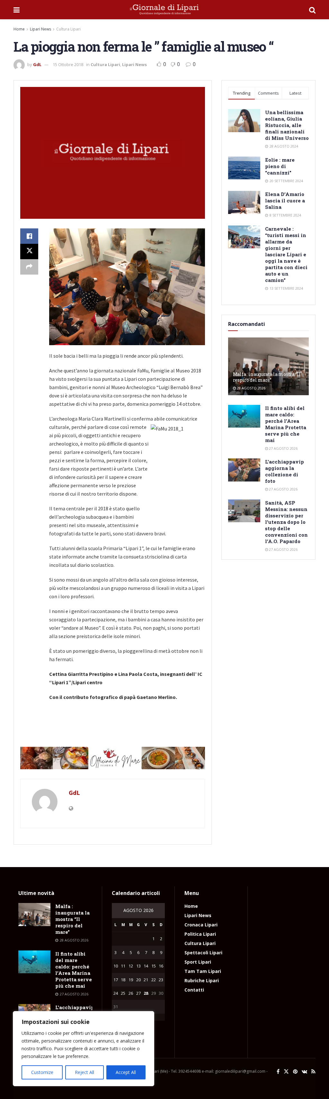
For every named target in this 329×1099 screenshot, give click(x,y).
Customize (42, 1072)
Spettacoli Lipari (203, 953)
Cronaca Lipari (201, 925)
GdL (37, 64)
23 (161, 980)
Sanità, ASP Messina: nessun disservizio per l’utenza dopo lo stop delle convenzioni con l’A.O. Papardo (286, 521)
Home (19, 29)
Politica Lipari (200, 934)
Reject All (84, 1072)
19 (131, 980)
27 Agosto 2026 (283, 448)
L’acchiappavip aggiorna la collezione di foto (284, 471)
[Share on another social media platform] (29, 267)
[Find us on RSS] (313, 1071)
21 (146, 980)
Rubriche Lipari (201, 980)
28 (146, 993)
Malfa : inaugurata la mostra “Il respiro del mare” (267, 377)
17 (115, 980)
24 (115, 993)
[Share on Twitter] (29, 251)
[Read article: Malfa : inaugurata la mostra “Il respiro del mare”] (34, 914)
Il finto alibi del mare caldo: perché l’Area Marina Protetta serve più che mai (285, 424)
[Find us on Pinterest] (295, 1071)
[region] (83, 1048)
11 (123, 966)
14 (146, 966)
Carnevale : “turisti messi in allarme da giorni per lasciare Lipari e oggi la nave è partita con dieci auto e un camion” (286, 254)
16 (161, 966)
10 (115, 966)
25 (123, 993)
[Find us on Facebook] (278, 1071)
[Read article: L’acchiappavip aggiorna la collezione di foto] (244, 469)
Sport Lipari (197, 962)
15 (153, 966)
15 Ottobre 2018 (68, 64)
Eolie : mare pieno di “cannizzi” (280, 166)
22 (153, 980)
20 (138, 980)
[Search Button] (312, 9)
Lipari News (40, 29)
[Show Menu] (16, 9)
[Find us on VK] (304, 1071)
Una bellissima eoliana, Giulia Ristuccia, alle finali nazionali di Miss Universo (287, 125)
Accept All (126, 1072)
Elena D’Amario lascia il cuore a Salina (285, 200)
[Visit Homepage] (164, 9)
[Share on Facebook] (29, 236)
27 (138, 993)
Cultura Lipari (68, 29)
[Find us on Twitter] (286, 1071)
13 (138, 966)
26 (131, 993)
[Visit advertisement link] (112, 758)
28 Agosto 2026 (250, 388)
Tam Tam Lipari (202, 971)
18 (123, 980)
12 (131, 966)
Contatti (194, 990)
